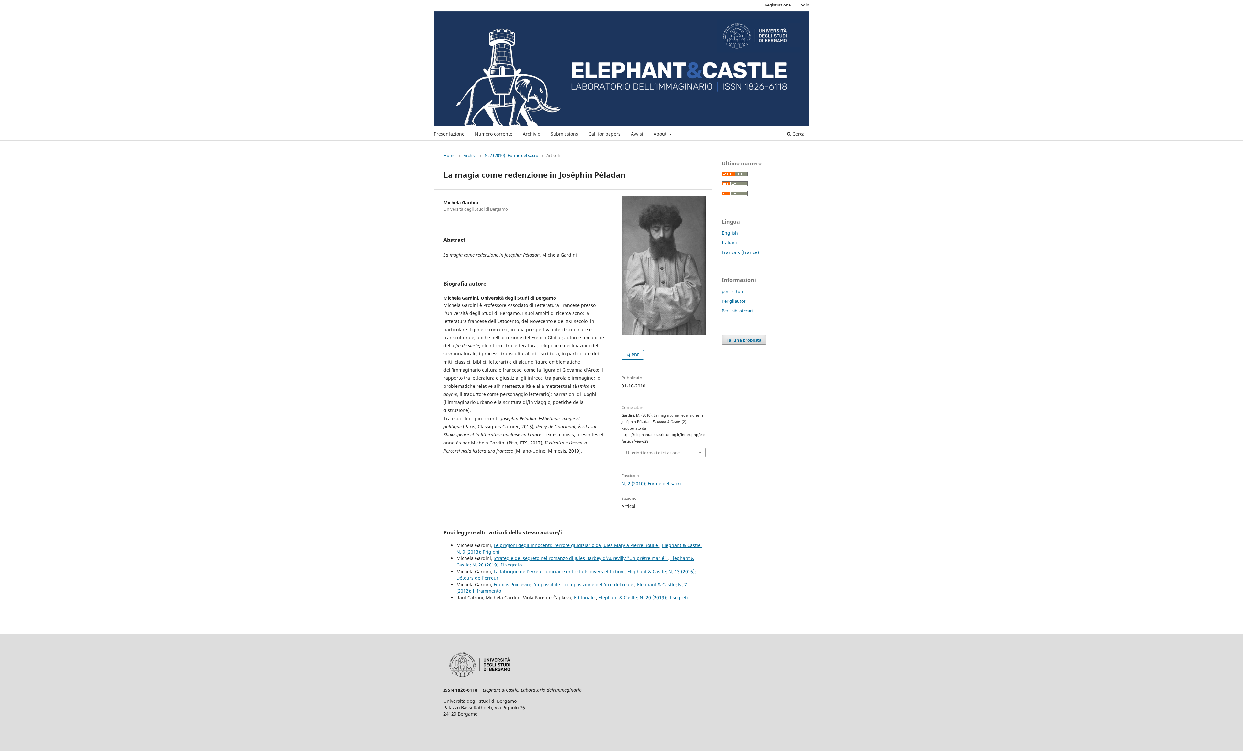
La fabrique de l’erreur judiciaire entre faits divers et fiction (559, 571)
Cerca (798, 134)
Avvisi (637, 134)
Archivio (531, 134)
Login (803, 5)
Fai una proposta (744, 340)
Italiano (730, 243)
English (730, 233)
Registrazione (778, 5)
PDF (635, 355)
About (661, 134)
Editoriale (585, 597)
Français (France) (740, 252)
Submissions (564, 134)
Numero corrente (493, 134)
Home (449, 155)
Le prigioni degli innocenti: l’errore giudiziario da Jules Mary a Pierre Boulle (576, 545)
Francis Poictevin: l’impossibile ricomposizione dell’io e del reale (564, 584)
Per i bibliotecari (737, 311)
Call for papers (604, 134)
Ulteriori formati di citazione (653, 452)
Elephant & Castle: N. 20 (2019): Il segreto (644, 597)
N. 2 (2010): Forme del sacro (511, 155)
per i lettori (732, 291)
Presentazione (449, 134)
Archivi (470, 155)
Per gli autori (734, 301)
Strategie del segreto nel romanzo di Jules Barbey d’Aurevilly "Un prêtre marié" (581, 558)
